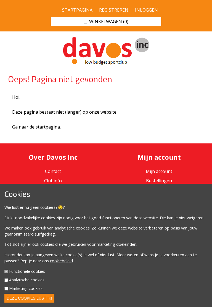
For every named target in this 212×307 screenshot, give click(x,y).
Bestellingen (159, 181)
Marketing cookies (26, 288)
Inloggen (146, 10)
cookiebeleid (61, 260)
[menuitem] (53, 180)
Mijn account (159, 171)
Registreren (113, 10)
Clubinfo (53, 181)
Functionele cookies (27, 271)
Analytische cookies (26, 279)
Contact (53, 171)
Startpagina (77, 10)
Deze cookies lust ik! (29, 298)
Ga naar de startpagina (36, 127)
